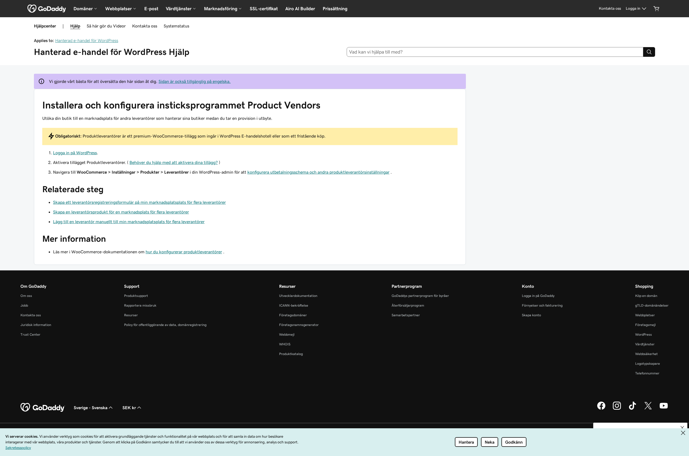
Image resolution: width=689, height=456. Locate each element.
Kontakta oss (144, 26)
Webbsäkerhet (646, 354)
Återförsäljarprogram (408, 305)
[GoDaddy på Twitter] (648, 409)
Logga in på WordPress (75, 152)
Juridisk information (35, 325)
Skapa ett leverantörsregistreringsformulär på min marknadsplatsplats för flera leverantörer (139, 202)
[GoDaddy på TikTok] (632, 409)
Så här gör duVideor (106, 26)
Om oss (26, 295)
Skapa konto (531, 315)
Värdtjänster (645, 344)
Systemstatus (176, 26)
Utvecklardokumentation (298, 295)
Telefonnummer (647, 373)
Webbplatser (645, 315)
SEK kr (129, 407)
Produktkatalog (291, 354)
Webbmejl (286, 334)
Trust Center (30, 334)
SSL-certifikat (264, 8)
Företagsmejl (645, 325)
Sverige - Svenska (90, 407)
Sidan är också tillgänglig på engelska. (195, 81)
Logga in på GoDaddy (538, 295)
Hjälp (75, 26)
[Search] (649, 52)
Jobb (24, 305)
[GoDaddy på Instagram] (617, 409)
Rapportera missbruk (140, 305)
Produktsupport (136, 295)
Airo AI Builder (300, 8)
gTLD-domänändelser (652, 305)
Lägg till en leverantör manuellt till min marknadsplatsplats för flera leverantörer (129, 221)
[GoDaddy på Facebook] (601, 409)
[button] (682, 428)
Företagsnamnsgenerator (299, 325)
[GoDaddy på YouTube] (664, 409)
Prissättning (335, 8)
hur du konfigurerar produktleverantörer (184, 252)
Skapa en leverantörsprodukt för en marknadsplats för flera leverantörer (121, 212)
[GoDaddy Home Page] (42, 407)
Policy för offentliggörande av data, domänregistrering (165, 325)
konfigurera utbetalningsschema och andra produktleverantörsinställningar (318, 172)
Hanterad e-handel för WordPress (86, 40)
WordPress (643, 334)
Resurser (131, 315)
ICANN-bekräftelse (293, 305)
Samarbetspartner (406, 315)
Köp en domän (646, 295)
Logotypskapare (647, 363)
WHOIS (284, 344)
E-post (151, 8)
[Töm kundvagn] (656, 8)
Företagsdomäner (293, 315)
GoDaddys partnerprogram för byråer (420, 295)
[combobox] (495, 52)
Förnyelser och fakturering (542, 305)
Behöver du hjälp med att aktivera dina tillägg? (173, 162)
